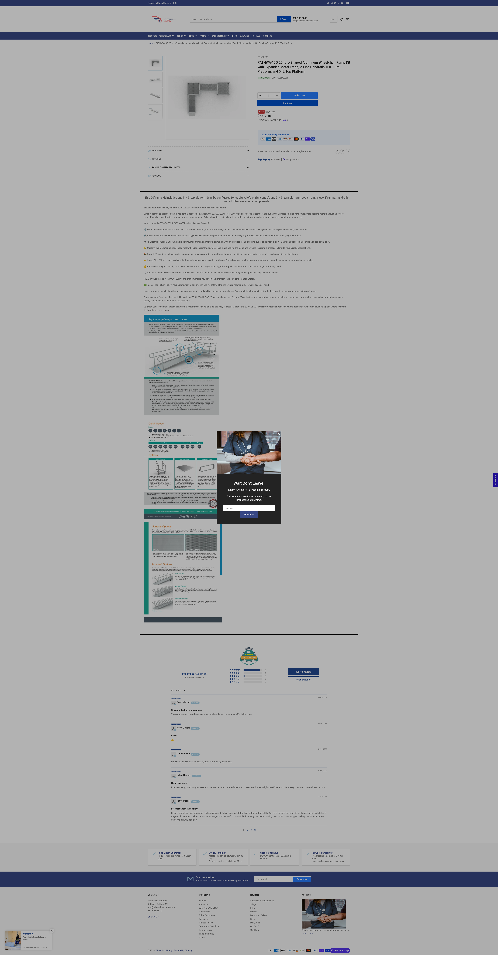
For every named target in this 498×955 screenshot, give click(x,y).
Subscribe (249, 514)
